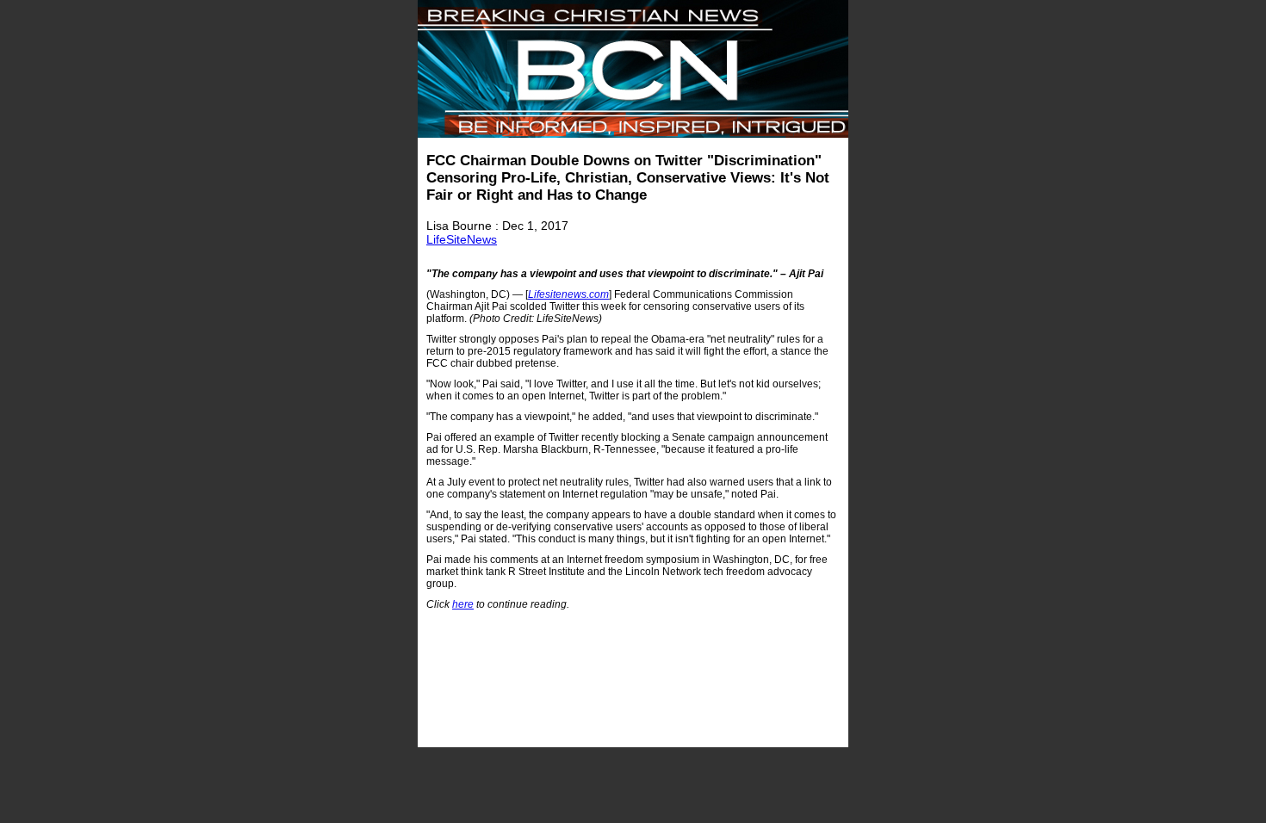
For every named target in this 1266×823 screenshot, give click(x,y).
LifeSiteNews (461, 239)
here (463, 604)
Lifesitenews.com (568, 294)
